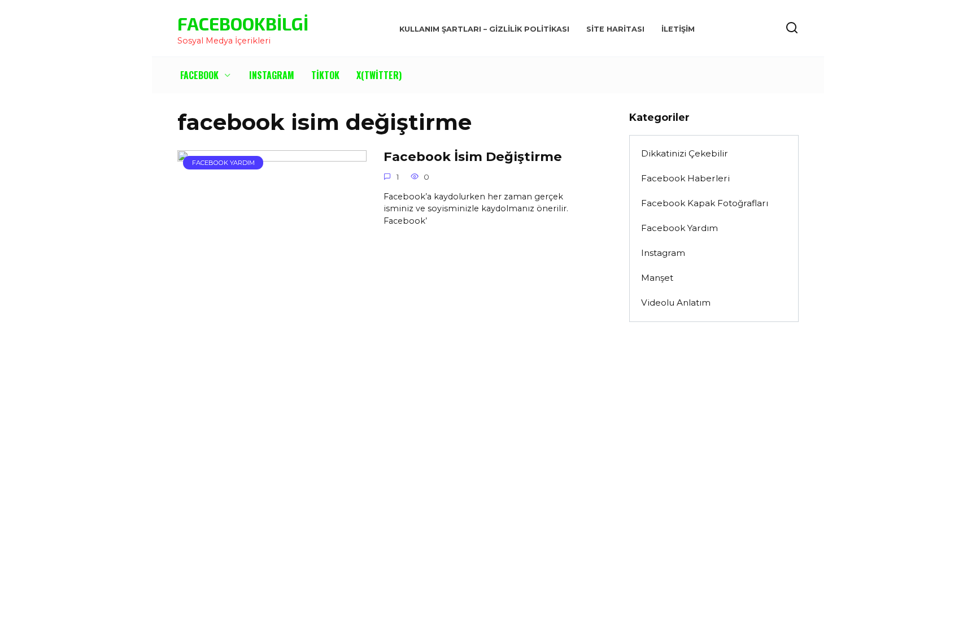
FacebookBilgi (242, 23)
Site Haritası (615, 29)
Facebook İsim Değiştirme (473, 156)
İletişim (678, 29)
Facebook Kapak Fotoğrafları (704, 203)
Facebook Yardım (679, 228)
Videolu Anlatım (676, 302)
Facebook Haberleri (685, 178)
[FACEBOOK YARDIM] (272, 229)
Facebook (199, 75)
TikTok (325, 75)
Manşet (657, 277)
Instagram (271, 75)
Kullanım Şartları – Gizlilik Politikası (484, 29)
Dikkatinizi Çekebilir (684, 153)
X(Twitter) (379, 75)
